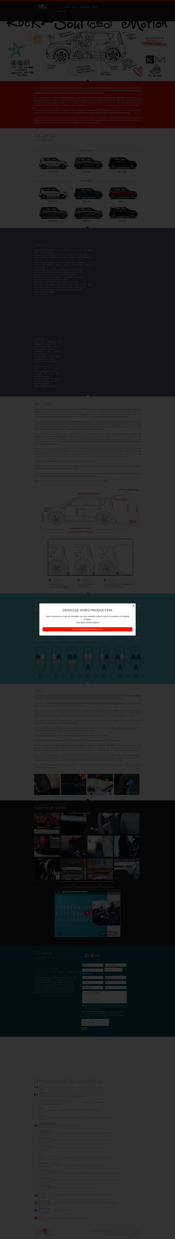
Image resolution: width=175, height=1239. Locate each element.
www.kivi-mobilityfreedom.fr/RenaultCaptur (87, 629)
